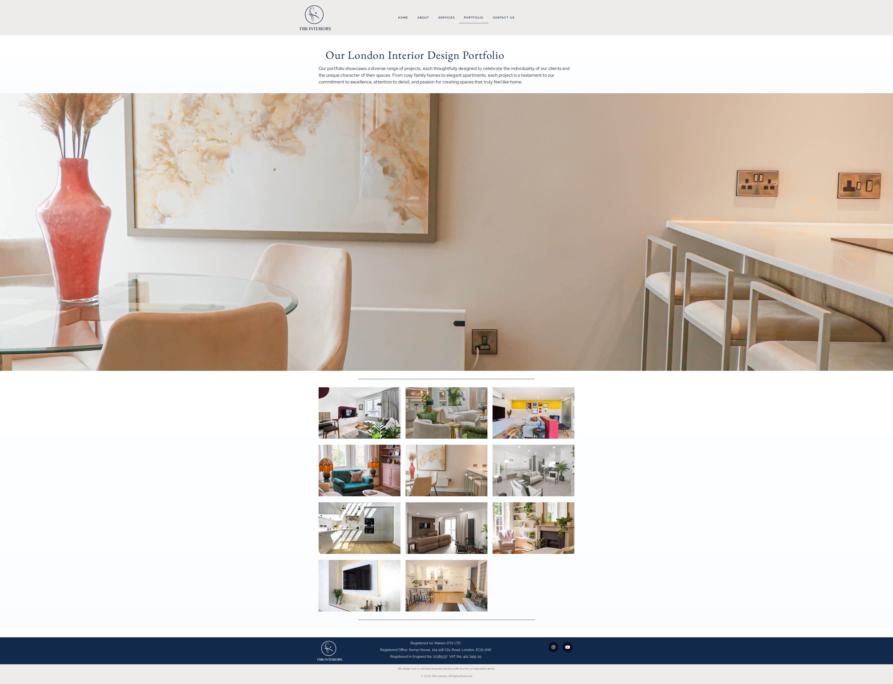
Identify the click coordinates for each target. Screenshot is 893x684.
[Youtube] (568, 647)
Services (446, 17)
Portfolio (473, 17)
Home (403, 17)
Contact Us (504, 17)
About (423, 17)
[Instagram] (553, 647)
